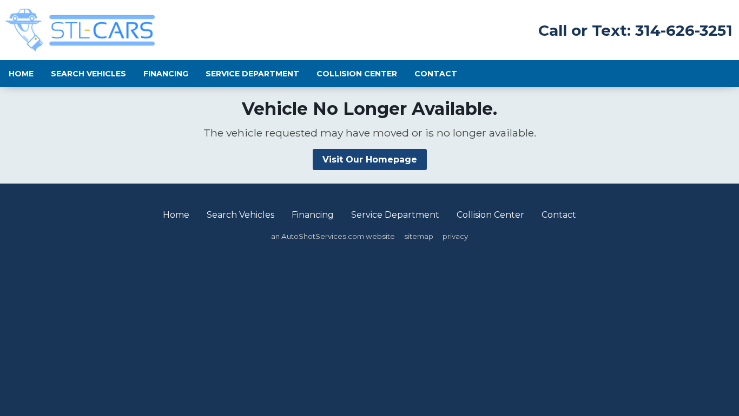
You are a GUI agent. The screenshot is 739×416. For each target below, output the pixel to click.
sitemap (418, 236)
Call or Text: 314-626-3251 (635, 30)
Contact (435, 74)
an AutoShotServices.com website (333, 236)
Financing (165, 74)
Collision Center (356, 74)
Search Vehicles (88, 74)
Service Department (252, 74)
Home (21, 74)
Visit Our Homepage (369, 159)
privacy (455, 236)
